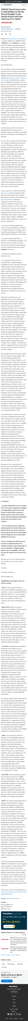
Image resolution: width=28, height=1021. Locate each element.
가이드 (14, 1002)
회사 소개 (11, 1018)
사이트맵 (21, 1018)
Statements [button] (20, 964)
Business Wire (11, 39)
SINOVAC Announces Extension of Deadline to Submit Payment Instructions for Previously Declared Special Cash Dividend (18, 941)
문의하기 (14, 1011)
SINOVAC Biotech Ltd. (7, 29)
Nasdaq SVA (17, 29)
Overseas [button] (4, 967)
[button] (2, 34)
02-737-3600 (15, 1009)
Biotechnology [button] (11, 964)
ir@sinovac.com (5, 909)
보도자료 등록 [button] (14, 991)
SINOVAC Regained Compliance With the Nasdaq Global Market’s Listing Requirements (18, 949)
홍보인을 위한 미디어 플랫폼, (13, 1)
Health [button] (3, 964)
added (18, 423)
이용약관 (16, 1018)
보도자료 (14, 996)
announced (6, 193)
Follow (24, 934)
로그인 (6, 1018)
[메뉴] (1, 4)
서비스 (14, 999)
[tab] (14, 996)
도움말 (14, 1006)
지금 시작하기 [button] (6, 981)
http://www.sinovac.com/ (13, 898)
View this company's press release (10, 955)
